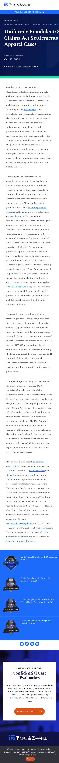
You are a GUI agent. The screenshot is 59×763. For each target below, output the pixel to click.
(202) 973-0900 (17, 694)
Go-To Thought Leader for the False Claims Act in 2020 (36, 579)
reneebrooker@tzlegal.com (19, 523)
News (13, 20)
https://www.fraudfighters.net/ (20, 541)
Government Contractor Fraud (21, 67)
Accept (30, 759)
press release (29, 109)
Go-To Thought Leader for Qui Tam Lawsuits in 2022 (36, 622)
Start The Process (29, 711)
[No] (55, 754)
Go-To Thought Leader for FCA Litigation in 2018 (39, 558)
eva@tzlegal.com (44, 527)
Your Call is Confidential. (28, 12)
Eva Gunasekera (37, 470)
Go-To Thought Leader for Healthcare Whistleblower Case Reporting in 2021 (37, 601)
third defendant (18, 286)
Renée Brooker (13, 475)
